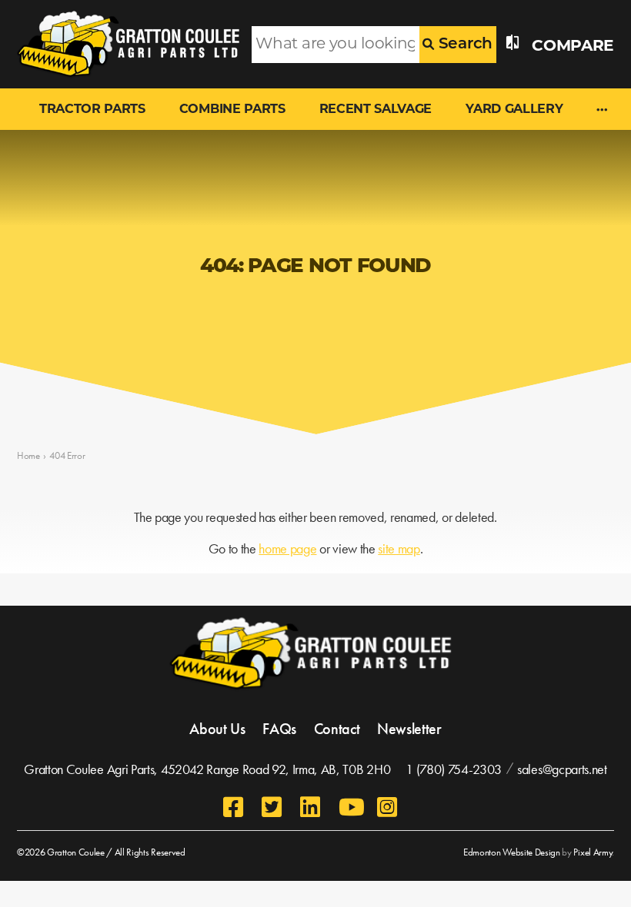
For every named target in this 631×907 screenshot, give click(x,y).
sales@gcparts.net (562, 769)
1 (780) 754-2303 (454, 769)
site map (398, 549)
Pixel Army (592, 852)
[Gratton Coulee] (123, 44)
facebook (234, 807)
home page (287, 549)
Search (463, 44)
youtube (350, 807)
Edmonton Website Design (511, 852)
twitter (273, 807)
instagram (388, 807)
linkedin (311, 807)
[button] (602, 111)
